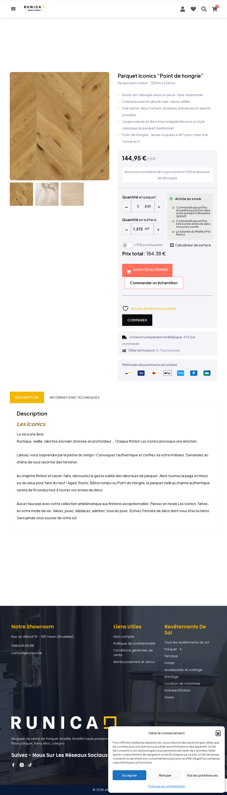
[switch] (127, 245)
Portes (169, 663)
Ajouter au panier (150, 270)
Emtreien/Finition (177, 690)
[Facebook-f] (13, 765)
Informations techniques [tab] (74, 397)
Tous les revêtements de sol (186, 642)
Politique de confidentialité (166, 786)
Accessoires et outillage (183, 670)
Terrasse (171, 656)
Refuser (165, 775)
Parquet (170, 649)
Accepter (129, 775)
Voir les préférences (202, 775)
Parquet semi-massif (133, 83)
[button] (218, 733)
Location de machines (182, 683)
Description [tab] (27, 397)
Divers (169, 697)
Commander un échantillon (154, 282)
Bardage (171, 676)
